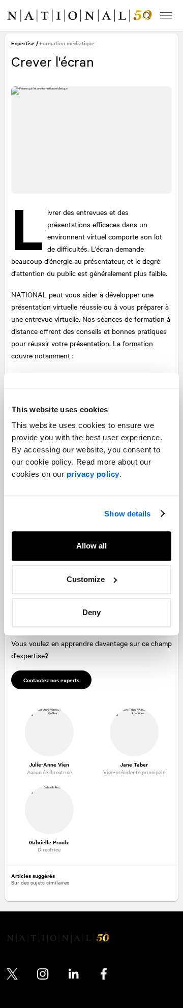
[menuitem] (18, 15)
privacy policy (93, 474)
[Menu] (166, 15)
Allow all (91, 545)
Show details (127, 513)
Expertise (24, 44)
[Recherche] (145, 15)
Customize (86, 579)
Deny (91, 612)
